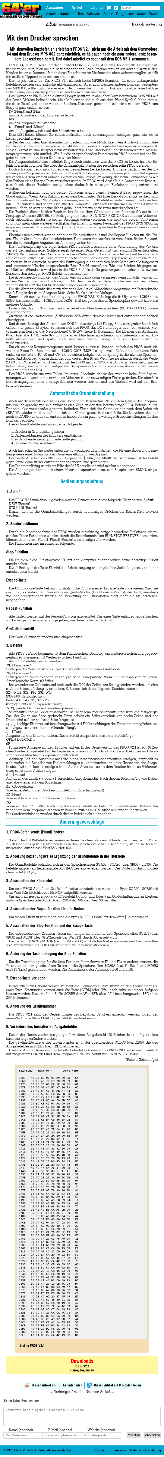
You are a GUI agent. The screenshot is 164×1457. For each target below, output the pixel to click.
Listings (97, 7)
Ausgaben (54, 7)
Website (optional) (101, 1430)
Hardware (67, 14)
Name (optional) (21, 1430)
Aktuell (51, 14)
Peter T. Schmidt (139, 1060)
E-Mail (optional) (60, 1430)
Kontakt (100, 1450)
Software (93, 14)
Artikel (77, 7)
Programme (125, 14)
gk (155, 1060)
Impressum (118, 1450)
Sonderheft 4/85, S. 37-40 (74, 24)
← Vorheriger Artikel (65, 1392)
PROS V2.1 (82, 1366)
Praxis (153, 14)
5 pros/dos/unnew (82, 1370)
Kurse (141, 14)
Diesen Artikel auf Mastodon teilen (117, 1385)
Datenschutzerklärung (145, 1450)
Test (81, 14)
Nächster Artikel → (100, 1392)
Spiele (108, 14)
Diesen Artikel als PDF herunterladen (56, 1385)
